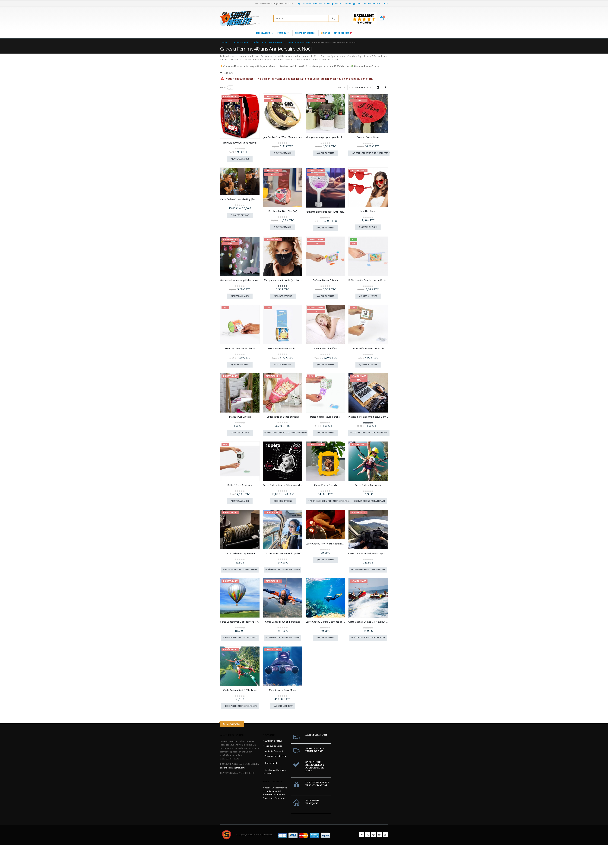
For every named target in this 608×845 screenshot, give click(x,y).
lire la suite (228, 72)
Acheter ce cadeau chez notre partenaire (287, 432)
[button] (230, 87)
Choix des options (240, 215)
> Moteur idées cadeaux (368, 3)
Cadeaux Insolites (304, 33)
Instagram (385, 834)
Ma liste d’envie (343, 3)
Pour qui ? (282, 33)
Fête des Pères (342, 33)
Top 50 (326, 33)
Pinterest (373, 834)
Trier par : (341, 87)
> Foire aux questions (273, 745)
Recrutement (271, 763)
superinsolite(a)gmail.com (232, 767)
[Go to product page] (240, 181)
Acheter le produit (283, 706)
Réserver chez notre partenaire (369, 501)
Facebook (361, 834)
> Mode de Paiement (273, 750)
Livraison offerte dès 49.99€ (316, 3)
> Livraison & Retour (272, 740)
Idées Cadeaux (263, 33)
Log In (385, 3)
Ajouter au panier (240, 158)
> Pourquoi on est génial (275, 756)
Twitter (367, 834)
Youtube (379, 834)
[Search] (334, 18)
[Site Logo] (240, 18)
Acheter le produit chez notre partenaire (373, 153)
